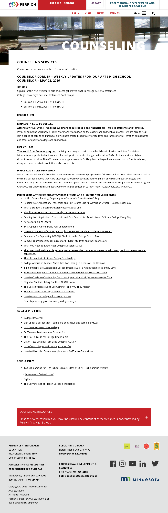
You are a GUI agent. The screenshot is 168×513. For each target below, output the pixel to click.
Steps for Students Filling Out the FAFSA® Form (49, 282)
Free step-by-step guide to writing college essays (50, 301)
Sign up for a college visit (37, 322)
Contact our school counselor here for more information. (47, 69)
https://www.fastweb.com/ (39, 374)
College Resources (33, 317)
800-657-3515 (16, 479)
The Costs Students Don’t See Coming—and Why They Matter (57, 286)
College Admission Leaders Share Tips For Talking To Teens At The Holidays (64, 263)
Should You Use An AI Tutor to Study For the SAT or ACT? (54, 212)
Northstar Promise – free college (41, 327)
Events (115, 13)
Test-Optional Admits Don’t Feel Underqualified (49, 226)
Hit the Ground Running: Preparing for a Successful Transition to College (62, 198)
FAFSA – (44, 332)
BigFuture (29, 379)
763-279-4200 (38, 475)
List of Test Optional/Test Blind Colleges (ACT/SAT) (51, 341)
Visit (88, 13)
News (101, 13)
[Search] (152, 13)
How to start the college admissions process (47, 296)
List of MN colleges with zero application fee (47, 346)
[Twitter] (155, 462)
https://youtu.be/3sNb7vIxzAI (117, 186)
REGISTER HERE (25, 115)
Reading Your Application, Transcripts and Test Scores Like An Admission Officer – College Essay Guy (77, 202)
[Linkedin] (142, 462)
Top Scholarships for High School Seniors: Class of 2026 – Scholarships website (66, 367)
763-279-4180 (80, 472)
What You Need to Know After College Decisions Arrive (53, 245)
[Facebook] (113, 462)
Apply (75, 13)
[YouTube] (132, 462)
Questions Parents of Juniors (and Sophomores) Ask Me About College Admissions (68, 231)
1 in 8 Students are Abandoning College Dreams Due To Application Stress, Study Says (70, 267)
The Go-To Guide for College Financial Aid (46, 336)
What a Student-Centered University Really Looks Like (52, 207)
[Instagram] (122, 462)
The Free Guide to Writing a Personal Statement (49, 291)
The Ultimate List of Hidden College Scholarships (49, 258)
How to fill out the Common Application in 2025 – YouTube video (58, 351)
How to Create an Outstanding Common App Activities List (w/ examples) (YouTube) (68, 277)
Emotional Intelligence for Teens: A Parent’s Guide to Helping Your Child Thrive (65, 272)
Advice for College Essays (37, 221)
